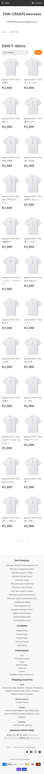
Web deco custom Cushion (22, 591)
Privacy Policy (22, 634)
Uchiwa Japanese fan (22, 606)
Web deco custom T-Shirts (22, 573)
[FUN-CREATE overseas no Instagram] (35, 752)
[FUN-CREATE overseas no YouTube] (39, 752)
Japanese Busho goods (22, 613)
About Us (22, 668)
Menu (7, 3)
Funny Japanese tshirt (22, 620)
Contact (22, 671)
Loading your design (22, 602)
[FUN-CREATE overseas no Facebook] (31, 752)
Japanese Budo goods (22, 617)
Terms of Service (22, 641)
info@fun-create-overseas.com (22, 674)
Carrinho (38, 3)
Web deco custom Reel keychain (22, 595)
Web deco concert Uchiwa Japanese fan (22, 565)
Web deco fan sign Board (22, 576)
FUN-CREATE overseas (22, 14)
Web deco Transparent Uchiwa (22, 569)
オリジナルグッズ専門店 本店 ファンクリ (22, 738)
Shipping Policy (22, 630)
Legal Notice (22, 645)
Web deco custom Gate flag (22, 583)
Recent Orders (22, 665)
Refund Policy (22, 638)
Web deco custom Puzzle (22, 587)
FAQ (22, 655)
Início (3, 32)
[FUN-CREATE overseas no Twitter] (27, 752)
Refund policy (31, 747)
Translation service (22, 658)
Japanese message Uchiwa (22, 609)
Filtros (38, 52)
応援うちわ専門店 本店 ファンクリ (22, 735)
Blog (22, 662)
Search (9, 747)
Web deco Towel (22, 580)
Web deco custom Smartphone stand (22, 598)
